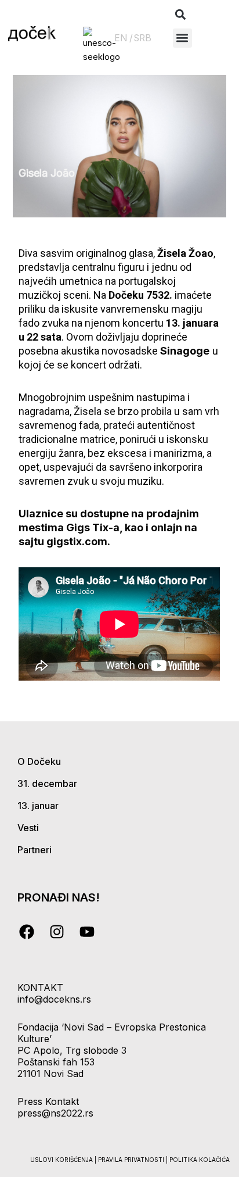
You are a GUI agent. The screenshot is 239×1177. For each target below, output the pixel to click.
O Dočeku (39, 761)
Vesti (28, 827)
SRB (142, 38)
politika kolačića (199, 1159)
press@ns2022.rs (55, 1113)
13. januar (38, 805)
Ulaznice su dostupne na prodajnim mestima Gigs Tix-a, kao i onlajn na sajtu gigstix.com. (109, 527)
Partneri (34, 850)
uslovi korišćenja (61, 1159)
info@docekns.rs (54, 999)
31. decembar (47, 783)
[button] (180, 14)
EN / (123, 38)
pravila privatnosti (132, 1159)
